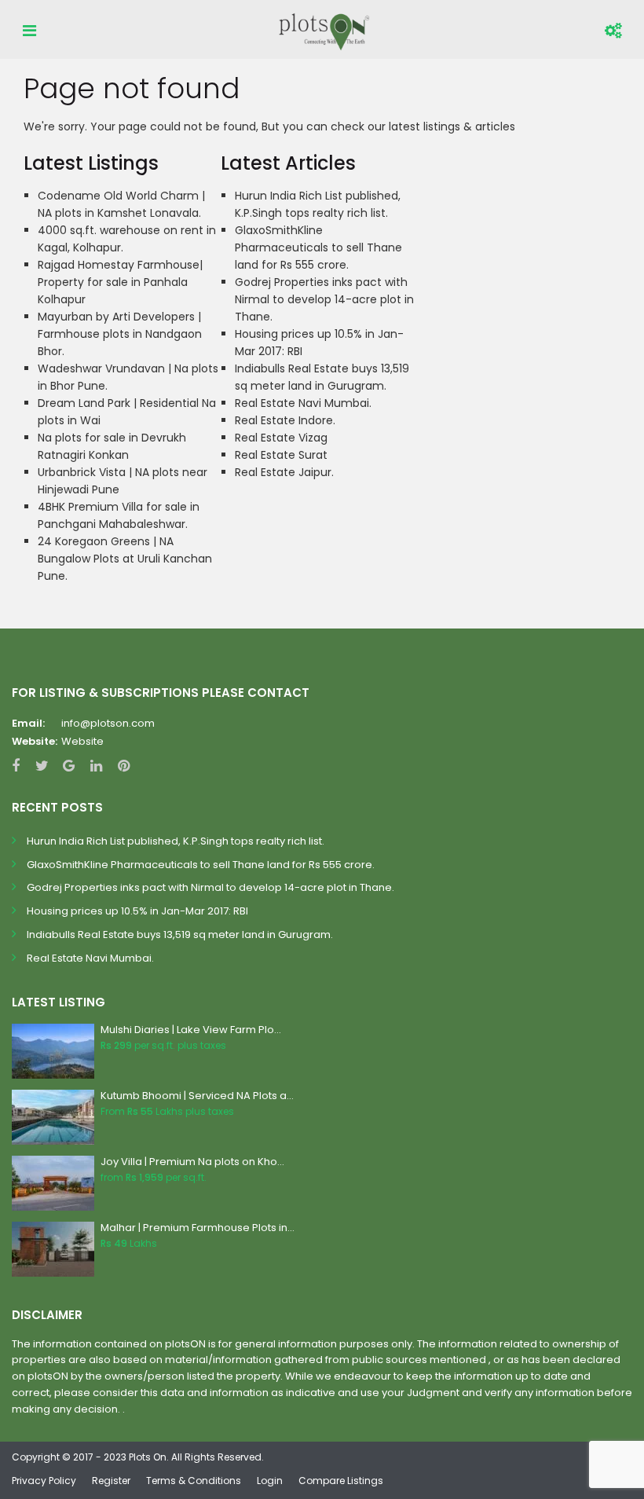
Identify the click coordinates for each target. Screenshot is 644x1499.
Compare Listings (340, 1480)
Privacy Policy (44, 1480)
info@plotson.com (108, 723)
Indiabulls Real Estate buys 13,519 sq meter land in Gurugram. (180, 934)
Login (270, 1480)
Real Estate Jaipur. (284, 472)
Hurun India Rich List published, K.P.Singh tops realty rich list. (175, 841)
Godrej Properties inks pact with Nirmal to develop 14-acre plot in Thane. (324, 299)
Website (82, 741)
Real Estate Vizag (281, 437)
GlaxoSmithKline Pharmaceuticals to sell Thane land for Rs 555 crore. (318, 247)
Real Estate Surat (281, 455)
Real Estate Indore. (285, 420)
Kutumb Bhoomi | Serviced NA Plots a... (197, 1095)
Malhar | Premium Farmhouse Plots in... (198, 1227)
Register (111, 1480)
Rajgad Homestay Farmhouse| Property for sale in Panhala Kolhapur (120, 282)
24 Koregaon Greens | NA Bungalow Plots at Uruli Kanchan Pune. (125, 558)
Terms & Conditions (193, 1480)
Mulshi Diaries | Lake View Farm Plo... (191, 1029)
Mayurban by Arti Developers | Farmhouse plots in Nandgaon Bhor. (120, 334)
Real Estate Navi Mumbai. (303, 403)
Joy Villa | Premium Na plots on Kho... (192, 1161)
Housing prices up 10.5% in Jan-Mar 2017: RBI (137, 910)
